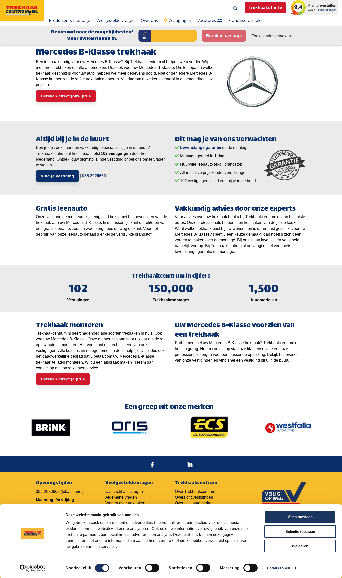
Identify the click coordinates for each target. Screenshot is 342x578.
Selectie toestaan (300, 531)
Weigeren (300, 546)
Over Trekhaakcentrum (195, 491)
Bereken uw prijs (224, 35)
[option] (50, 427)
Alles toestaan (300, 517)
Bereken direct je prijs (63, 379)
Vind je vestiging (57, 176)
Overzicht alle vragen (124, 491)
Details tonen (278, 568)
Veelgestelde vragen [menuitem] (115, 20)
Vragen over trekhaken (125, 503)
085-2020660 (94, 176)
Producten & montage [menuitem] (69, 20)
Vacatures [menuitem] (207, 20)
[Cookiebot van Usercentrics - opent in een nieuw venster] (32, 568)
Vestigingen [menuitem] (179, 20)
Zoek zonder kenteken (271, 36)
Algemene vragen (121, 497)
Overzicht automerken (194, 503)
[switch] (152, 568)
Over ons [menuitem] (149, 20)
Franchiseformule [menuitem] (244, 20)
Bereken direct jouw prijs (66, 96)
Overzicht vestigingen (194, 497)
